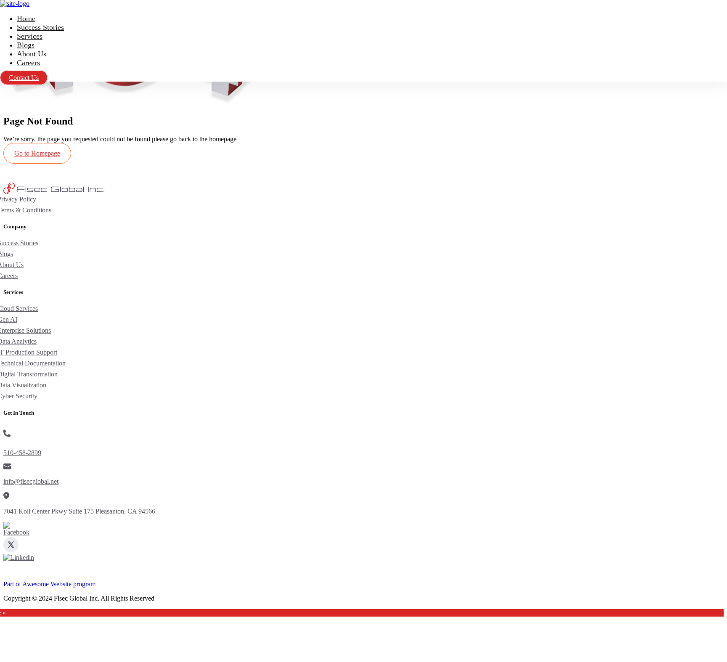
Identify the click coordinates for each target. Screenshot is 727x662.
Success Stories (40, 27)
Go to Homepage (37, 153)
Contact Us (24, 77)
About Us (31, 54)
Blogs (25, 45)
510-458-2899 (22, 452)
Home (26, 18)
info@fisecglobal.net (30, 481)
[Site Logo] (14, 3)
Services (29, 36)
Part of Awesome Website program (49, 584)
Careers (28, 62)
